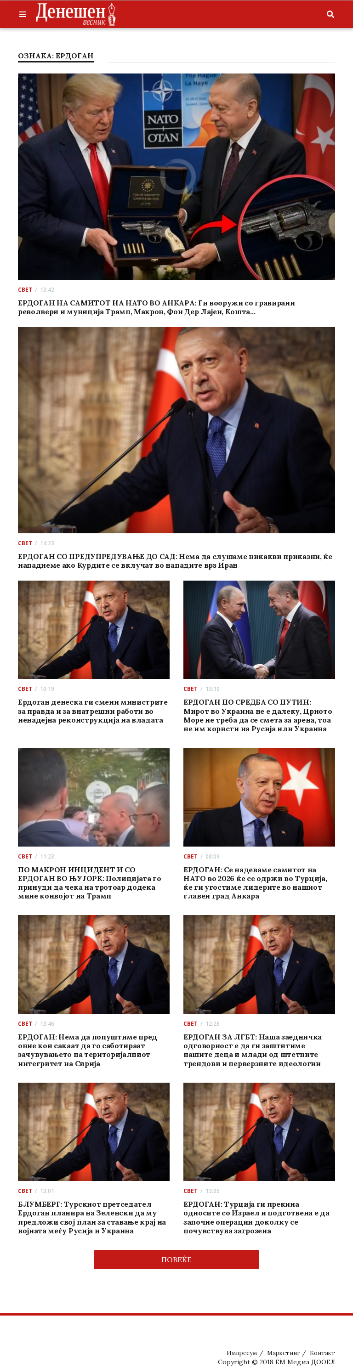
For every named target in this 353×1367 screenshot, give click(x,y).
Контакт (322, 1353)
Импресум (242, 1353)
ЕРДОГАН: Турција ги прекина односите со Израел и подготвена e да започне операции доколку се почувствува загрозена (256, 1217)
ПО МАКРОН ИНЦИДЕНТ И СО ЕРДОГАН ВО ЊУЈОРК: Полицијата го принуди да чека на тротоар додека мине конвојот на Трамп (89, 883)
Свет (25, 290)
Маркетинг (283, 1353)
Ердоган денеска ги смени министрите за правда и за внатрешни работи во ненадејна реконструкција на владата (93, 710)
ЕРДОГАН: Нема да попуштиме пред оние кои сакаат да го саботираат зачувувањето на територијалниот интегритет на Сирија (87, 1050)
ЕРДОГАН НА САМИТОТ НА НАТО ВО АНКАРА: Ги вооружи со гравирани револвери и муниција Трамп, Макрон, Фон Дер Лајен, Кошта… (156, 307)
